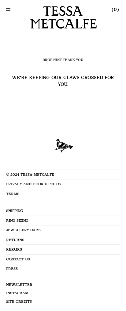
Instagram (17, 292)
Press (12, 268)
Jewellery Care (23, 230)
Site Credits (19, 301)
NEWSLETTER (19, 284)
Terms (12, 193)
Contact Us (18, 259)
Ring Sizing (17, 220)
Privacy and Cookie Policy (33, 184)
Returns (15, 239)
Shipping (14, 210)
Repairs (14, 249)
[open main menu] (8, 9)
